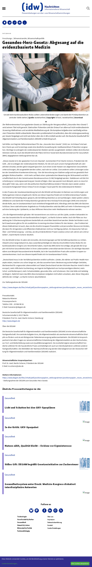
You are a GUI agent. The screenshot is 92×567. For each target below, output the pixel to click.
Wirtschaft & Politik (24, 528)
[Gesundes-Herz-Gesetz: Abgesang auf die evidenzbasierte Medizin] (9, 22)
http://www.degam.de (11, 321)
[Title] (14, 22)
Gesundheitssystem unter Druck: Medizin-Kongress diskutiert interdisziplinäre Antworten (40, 485)
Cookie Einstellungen (54, 528)
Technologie (22, 516)
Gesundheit (21, 522)
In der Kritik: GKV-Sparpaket (21, 427)
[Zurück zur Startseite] (46, 8)
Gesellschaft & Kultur (25, 519)
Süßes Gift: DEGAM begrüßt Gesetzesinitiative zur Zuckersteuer (41, 464)
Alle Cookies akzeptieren (80, 563)
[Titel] (4, 22)
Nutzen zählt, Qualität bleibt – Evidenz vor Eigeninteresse (38, 446)
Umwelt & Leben (23, 525)
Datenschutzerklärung (54, 522)
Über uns (50, 517)
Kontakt (50, 525)
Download (78, 117)
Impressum (51, 519)
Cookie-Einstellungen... (10, 563)
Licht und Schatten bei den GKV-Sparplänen (30, 407)
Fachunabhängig (23, 531)
